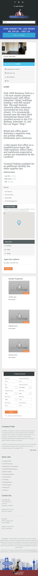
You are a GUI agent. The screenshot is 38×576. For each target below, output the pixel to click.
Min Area (21, 396)
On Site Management (11, 201)
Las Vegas (21, 35)
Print (8, 81)
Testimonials (6, 487)
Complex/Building (24, 378)
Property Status (23, 384)
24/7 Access (8, 191)
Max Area (7, 402)
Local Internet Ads (33, 551)
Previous (3, 48)
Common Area (9, 194)
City (6, 384)
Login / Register (19, 6)
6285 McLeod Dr (13, 326)
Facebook (8, 245)
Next (24, 48)
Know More (8, 268)
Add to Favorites (10, 77)
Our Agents (6, 479)
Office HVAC (8, 198)
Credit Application (7, 482)
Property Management (8, 474)
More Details (12, 299)
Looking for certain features (14, 415)
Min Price (21, 390)
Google (9, 253)
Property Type (9, 390)
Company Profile (7, 461)
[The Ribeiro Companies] (19, 13)
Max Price (7, 396)
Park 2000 (12, 56)
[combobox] (11, 387)
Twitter (8, 249)
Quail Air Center (13, 355)
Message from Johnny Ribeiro (10, 466)
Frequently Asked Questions (10, 469)
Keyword (7, 378)
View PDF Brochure (7, 463)
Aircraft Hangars (7, 484)
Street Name (22, 402)
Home (15, 35)
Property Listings (7, 471)
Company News (7, 477)
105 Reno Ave (12, 297)
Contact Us (5, 490)
